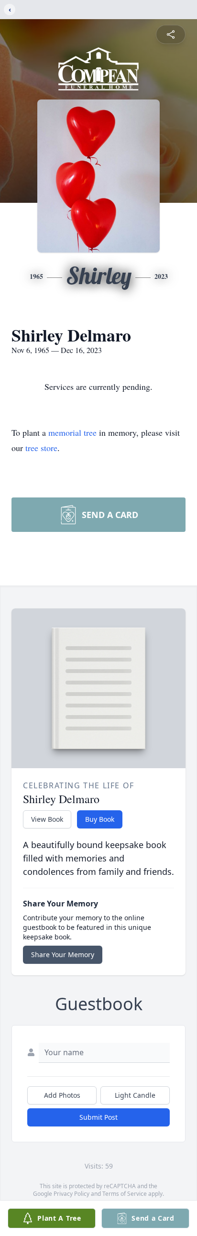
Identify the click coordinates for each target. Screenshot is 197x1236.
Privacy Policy (71, 1194)
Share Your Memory (62, 954)
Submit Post (98, 1117)
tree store (41, 447)
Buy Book (99, 819)
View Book (47, 819)
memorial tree (72, 432)
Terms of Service (124, 1194)
